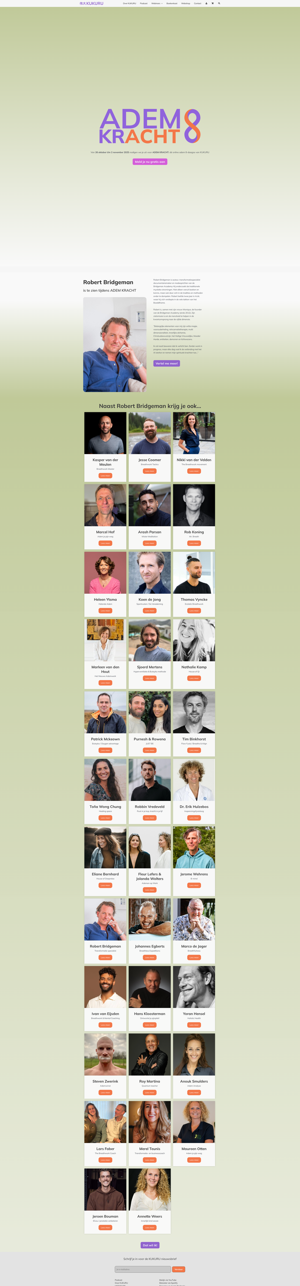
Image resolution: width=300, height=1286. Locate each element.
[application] (161, 3)
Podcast (118, 1280)
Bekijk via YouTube (167, 1280)
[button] (219, 3)
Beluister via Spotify (168, 1283)
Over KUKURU (121, 1283)
